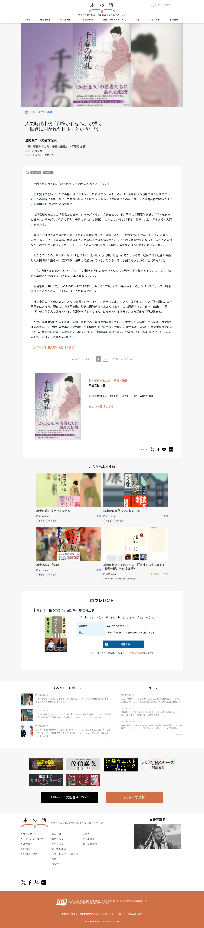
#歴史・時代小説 (45, 154)
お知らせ (28, 848)
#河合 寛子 (132, 579)
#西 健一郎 (109, 579)
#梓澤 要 (108, 521)
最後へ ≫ (127, 359)
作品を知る (65, 19)
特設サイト (154, 19)
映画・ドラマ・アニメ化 (114, 19)
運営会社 (28, 843)
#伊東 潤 (40, 575)
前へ (89, 359)
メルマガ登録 (134, 797)
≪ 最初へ (77, 359)
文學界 (86, 833)
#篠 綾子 (40, 521)
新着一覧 (56, 833)
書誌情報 (174, 19)
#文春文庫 (37, 151)
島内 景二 (31, 140)
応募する (116, 644)
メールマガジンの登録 (132, 652)
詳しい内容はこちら (101, 406)
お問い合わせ (30, 853)
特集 (137, 19)
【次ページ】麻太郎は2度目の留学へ (54, 347)
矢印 (109, 741)
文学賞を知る (86, 19)
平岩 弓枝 (36, 172)
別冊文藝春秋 (89, 843)
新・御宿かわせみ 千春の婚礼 (108, 380)
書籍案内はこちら (70, 797)
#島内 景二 (52, 521)
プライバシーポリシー (35, 838)
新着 (28, 19)
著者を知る (45, 19)
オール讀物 (88, 838)
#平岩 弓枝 (120, 579)
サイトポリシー (31, 833)
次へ (115, 359)
